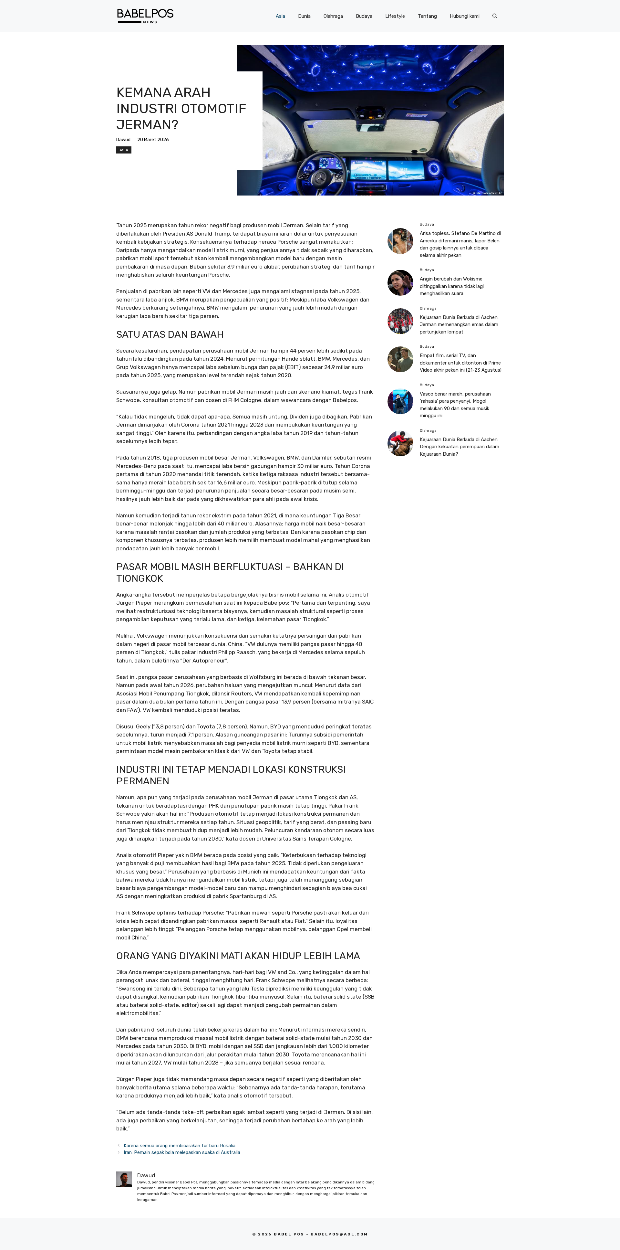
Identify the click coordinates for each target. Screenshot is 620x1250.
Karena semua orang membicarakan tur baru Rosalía (179, 1146)
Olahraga (333, 16)
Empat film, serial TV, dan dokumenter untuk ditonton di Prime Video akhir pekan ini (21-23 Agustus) (460, 363)
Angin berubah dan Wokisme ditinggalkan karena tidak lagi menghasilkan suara (452, 286)
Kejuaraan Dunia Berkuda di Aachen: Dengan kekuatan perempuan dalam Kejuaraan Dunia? (459, 447)
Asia (280, 16)
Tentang (427, 16)
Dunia (304, 16)
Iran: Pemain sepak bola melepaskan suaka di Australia (182, 1152)
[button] (495, 16)
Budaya (364, 16)
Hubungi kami (465, 16)
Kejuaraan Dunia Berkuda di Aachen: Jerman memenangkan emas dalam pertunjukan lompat (459, 324)
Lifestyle (395, 16)
